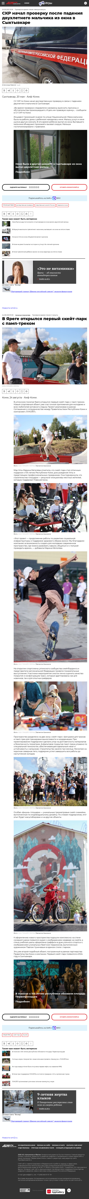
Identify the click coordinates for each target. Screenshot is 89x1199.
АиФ (18, 85)
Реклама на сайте (43, 1145)
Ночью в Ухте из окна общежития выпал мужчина (30, 237)
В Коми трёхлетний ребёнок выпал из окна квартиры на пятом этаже (37, 252)
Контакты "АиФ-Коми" (74, 1145)
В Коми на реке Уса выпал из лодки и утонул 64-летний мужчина (35, 244)
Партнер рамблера (37, 1190)
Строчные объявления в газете (42, 1148)
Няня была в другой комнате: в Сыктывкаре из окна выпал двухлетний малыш (49, 165)
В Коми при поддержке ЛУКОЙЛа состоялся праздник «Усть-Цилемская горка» (41, 1074)
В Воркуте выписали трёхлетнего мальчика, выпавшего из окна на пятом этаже (41, 229)
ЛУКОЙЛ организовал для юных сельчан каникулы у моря (33, 1081)
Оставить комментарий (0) (69, 187)
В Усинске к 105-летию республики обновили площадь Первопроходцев (50, 995)
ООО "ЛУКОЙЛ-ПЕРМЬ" (10, 386)
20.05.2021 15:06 (7, 9)
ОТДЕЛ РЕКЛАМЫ (23, 1148)
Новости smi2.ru (9, 308)
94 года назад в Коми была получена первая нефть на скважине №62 (37, 1066)
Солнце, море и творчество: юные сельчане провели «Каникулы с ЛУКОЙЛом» (40, 1059)
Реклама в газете (58, 1145)
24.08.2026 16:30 (7, 315)
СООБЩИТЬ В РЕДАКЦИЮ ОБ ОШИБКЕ (68, 1148)
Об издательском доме (26, 1145)
